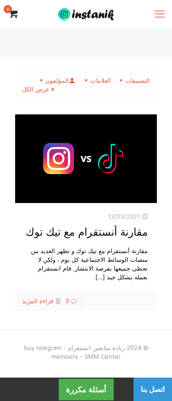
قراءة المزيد (37, 301)
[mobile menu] (159, 14)
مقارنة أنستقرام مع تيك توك (87, 231)
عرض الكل (36, 89)
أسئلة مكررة (86, 389)
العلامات (100, 80)
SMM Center (102, 356)
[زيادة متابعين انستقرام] (86, 13)
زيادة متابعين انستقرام (96, 347)
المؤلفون (57, 80)
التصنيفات (137, 80)
